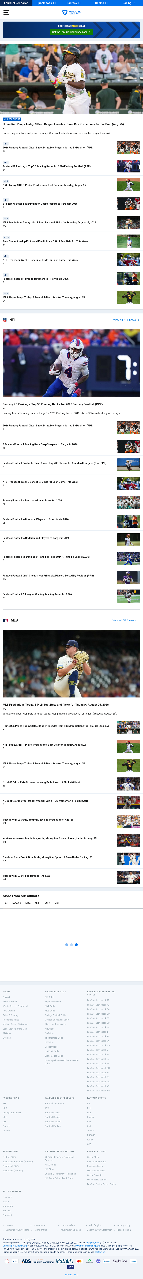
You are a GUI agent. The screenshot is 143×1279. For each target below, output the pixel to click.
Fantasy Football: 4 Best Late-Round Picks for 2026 (32, 500)
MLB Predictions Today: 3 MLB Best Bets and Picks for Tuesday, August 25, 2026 (49, 222)
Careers (9, 1225)
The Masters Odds (54, 1038)
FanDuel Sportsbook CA (98, 1009)
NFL (56, 903)
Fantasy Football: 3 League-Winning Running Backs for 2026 (37, 594)
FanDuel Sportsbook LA (98, 1041)
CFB (89, 1121)
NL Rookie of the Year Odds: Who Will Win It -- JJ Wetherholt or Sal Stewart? (46, 801)
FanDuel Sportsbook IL (97, 1032)
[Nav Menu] (6, 12)
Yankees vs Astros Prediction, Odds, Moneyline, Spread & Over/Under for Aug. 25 (50, 838)
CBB (89, 1144)
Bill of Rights (95, 1225)
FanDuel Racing (52, 1117)
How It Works (9, 1011)
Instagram (8, 1206)
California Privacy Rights (17, 1230)
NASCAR (91, 1135)
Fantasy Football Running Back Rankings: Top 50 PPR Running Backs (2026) (46, 556)
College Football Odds (55, 1015)
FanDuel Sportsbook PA (98, 1072)
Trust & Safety (68, 1225)
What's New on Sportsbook (15, 1006)
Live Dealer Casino (96, 1170)
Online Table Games (97, 1180)
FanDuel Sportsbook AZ (98, 1005)
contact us (100, 1252)
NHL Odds (50, 1029)
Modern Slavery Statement (15, 1024)
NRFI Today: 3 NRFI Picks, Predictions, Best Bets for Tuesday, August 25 (44, 185)
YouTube (7, 1210)
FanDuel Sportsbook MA (98, 1045)
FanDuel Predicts (53, 1126)
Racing (127, 3)
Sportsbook (44, 3)
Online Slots (93, 1157)
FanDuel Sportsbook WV (98, 1091)
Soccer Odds (51, 1047)
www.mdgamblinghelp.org (87, 1246)
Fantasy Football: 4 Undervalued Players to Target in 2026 (36, 538)
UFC (5, 1121)
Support (6, 997)
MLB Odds (50, 1011)
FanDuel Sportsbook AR (98, 1000)
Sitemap (7, 1038)
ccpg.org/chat (93, 1242)
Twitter (6, 1201)
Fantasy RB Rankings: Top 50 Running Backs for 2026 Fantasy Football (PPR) (47, 166)
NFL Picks (49, 1169)
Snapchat (7, 1215)
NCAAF (16, 903)
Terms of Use (40, 1230)
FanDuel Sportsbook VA (98, 1081)
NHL (37, 903)
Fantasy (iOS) (9, 1157)
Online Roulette (94, 1175)
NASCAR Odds (52, 1051)
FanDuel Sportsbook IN (98, 1036)
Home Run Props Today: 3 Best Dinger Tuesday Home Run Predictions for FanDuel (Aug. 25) (63, 124)
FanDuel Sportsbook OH (98, 1068)
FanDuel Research (16, 3)
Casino (99, 3)
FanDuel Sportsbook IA (98, 1027)
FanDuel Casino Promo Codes (101, 1184)
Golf (89, 1126)
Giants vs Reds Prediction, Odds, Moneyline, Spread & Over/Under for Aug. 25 (47, 857)
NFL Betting (50, 1165)
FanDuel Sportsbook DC (98, 1023)
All (6, 903)
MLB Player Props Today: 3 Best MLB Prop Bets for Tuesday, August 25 (44, 297)
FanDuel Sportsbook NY (98, 1063)
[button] (71, 32)
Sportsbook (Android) (13, 1170)
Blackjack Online (95, 1166)
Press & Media (124, 1230)
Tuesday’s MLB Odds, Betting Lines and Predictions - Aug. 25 (38, 819)
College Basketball (12, 1112)
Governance (39, 1225)
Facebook (7, 1197)
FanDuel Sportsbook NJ (98, 1059)
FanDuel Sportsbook (54, 1103)
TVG (47, 1108)
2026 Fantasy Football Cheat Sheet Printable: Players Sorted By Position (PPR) (48, 147)
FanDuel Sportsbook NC (98, 1054)
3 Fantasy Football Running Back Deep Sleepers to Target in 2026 (40, 203)
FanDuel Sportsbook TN (98, 1077)
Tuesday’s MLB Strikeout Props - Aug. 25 (26, 875)
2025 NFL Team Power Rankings (60, 1174)
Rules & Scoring (10, 1015)
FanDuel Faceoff (53, 1121)
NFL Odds (49, 997)
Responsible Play (11, 1020)
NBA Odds (50, 1006)
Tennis (90, 1130)
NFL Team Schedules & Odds (59, 1178)
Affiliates (7, 1033)
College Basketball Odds (57, 1020)
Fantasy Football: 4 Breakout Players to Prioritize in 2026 (36, 278)
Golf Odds (50, 1033)
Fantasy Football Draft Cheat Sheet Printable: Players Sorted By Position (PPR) (48, 575)
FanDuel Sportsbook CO (98, 1014)
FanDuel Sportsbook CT (98, 1018)
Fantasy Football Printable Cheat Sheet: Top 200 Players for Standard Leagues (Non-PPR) (54, 463)
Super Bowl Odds (53, 1001)
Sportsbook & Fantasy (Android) (18, 1161)
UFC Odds (50, 1042)
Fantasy (72, 3)
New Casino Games (96, 1161)
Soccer (6, 1126)
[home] (71, 12)
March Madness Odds (55, 1024)
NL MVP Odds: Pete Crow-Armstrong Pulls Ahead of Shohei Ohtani (41, 782)
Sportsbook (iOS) (11, 1166)
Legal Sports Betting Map (15, 1029)
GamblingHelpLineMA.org (15, 1246)
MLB (47, 903)
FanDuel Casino (52, 1112)
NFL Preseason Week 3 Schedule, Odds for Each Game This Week (40, 260)
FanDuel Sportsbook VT (98, 1086)
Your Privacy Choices (71, 1230)
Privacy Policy (123, 1225)
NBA (28, 903)
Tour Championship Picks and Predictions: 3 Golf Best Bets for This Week (45, 241)
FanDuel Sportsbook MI (98, 1050)
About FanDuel (10, 1001)
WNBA (90, 1140)
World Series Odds (54, 1056)
